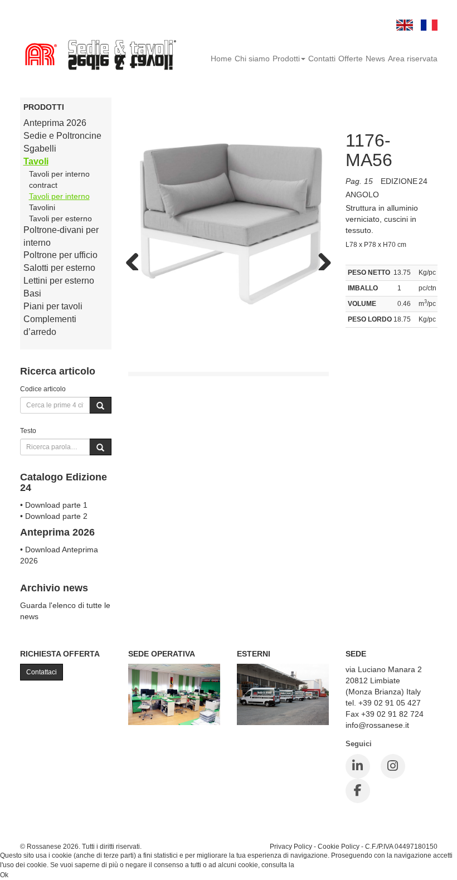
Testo (28, 430)
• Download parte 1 (53, 504)
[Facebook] (358, 791)
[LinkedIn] (358, 766)
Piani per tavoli (52, 306)
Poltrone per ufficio (60, 255)
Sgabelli (39, 148)
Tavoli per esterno (60, 218)
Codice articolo (43, 388)
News (375, 58)
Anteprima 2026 (54, 123)
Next (320, 259)
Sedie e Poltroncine (62, 135)
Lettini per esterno (58, 280)
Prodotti (286, 58)
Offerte (350, 58)
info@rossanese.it (377, 725)
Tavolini (42, 207)
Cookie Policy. (317, 865)
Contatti (322, 58)
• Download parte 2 (53, 516)
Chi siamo (252, 58)
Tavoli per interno (59, 196)
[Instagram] (393, 766)
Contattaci (41, 672)
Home (221, 58)
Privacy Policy (291, 846)
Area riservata (412, 58)
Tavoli (35, 161)
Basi (32, 293)
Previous (136, 259)
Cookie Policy (338, 846)
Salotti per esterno (59, 268)
